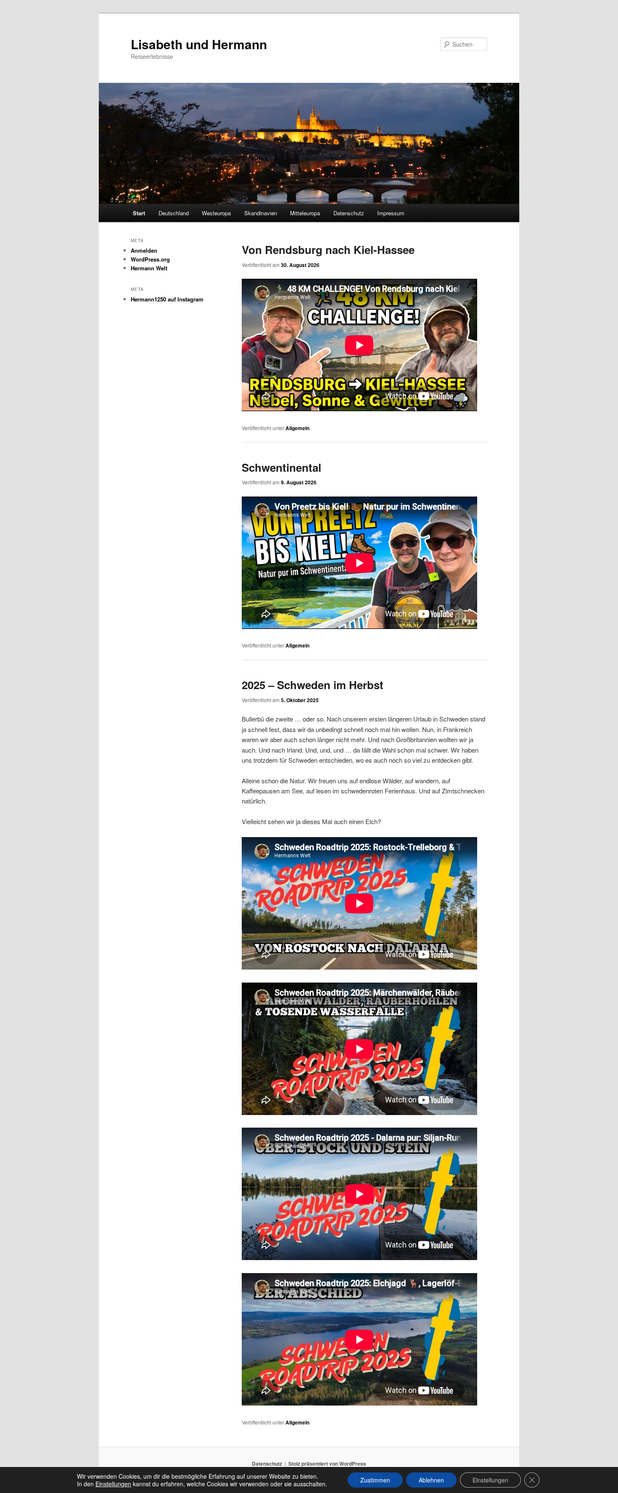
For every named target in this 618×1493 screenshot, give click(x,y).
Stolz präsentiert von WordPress (327, 1463)
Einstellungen (113, 1484)
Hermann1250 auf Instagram (167, 299)
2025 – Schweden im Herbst (312, 684)
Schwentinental (281, 467)
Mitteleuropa (305, 213)
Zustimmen (375, 1480)
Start (139, 213)
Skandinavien (260, 213)
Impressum (390, 213)
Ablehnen (431, 1480)
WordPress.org (150, 259)
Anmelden (144, 250)
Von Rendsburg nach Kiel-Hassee (328, 249)
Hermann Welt (149, 268)
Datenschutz (348, 213)
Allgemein (297, 428)
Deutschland (173, 213)
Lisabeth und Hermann (199, 44)
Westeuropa (216, 213)
